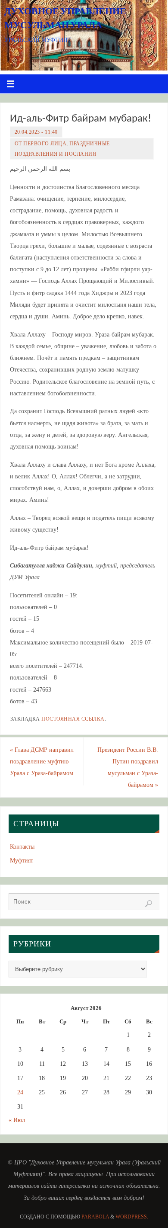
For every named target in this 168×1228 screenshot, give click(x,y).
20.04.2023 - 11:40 (36, 132)
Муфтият (21, 860)
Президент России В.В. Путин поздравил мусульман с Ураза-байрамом (127, 767)
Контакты (22, 846)
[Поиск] (148, 903)
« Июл (17, 1119)
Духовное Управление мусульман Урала (65, 18)
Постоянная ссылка (73, 719)
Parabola (95, 1217)
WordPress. (131, 1217)
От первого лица (41, 144)
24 (20, 1092)
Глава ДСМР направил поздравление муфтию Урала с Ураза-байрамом (42, 761)
